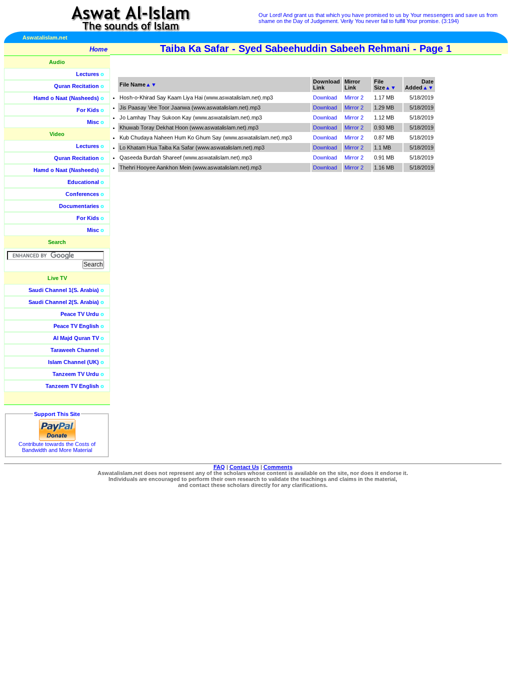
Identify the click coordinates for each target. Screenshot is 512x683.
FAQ (219, 467)
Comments (278, 467)
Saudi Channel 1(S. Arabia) (63, 290)
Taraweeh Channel (74, 350)
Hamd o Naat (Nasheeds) (66, 98)
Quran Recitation (76, 86)
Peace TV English (76, 326)
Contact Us (244, 467)
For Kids (87, 110)
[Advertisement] (464, 225)
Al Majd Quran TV (76, 338)
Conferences (82, 194)
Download (325, 97)
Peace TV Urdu (79, 314)
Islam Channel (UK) (73, 362)
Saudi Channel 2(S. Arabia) (63, 302)
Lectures (87, 74)
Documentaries (79, 206)
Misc (93, 122)
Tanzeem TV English (72, 386)
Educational (83, 182)
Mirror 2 (354, 97)
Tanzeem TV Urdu (75, 374)
